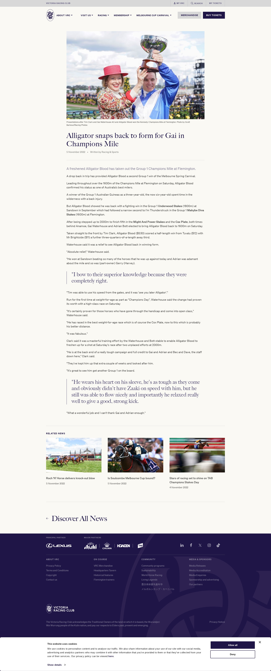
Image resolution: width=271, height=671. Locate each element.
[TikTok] (218, 545)
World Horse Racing (151, 575)
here (111, 656)
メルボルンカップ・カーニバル (157, 589)
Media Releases (197, 565)
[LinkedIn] (182, 545)
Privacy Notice (217, 621)
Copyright (51, 575)
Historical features (103, 575)
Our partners (195, 584)
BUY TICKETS (214, 15)
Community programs (152, 565)
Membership (122, 15)
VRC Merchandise (103, 565)
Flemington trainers (104, 579)
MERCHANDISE (189, 15)
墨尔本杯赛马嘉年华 (152, 584)
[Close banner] (260, 642)
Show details (54, 664)
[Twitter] (200, 545)
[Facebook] (191, 545)
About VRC (63, 15)
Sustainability (148, 570)
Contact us (51, 579)
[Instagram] (209, 545)
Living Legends (149, 579)
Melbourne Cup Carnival (153, 15)
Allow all (232, 645)
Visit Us (86, 15)
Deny (233, 654)
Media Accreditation (199, 570)
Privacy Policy (53, 565)
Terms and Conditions (57, 570)
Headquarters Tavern (105, 570)
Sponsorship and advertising (204, 579)
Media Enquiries (197, 575)
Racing (102, 15)
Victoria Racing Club (58, 3)
